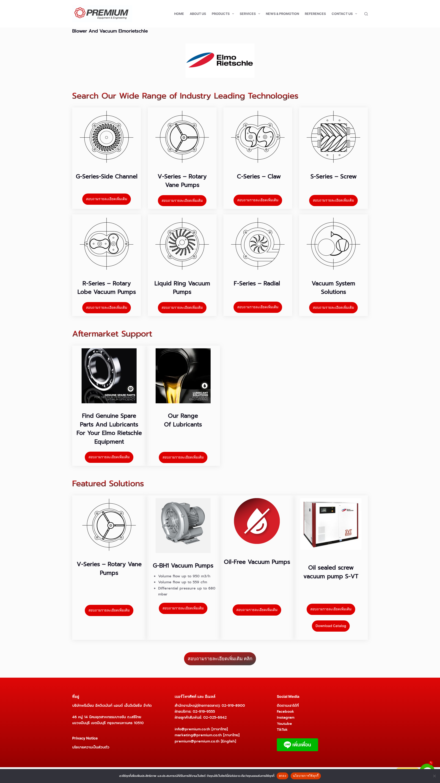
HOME (179, 14)
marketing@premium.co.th (198, 735)
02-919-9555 (204, 711)
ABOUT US (198, 14)
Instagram (285, 717)
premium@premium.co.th (197, 741)
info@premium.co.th (192, 729)
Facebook (285, 711)
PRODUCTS (221, 14)
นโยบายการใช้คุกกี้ (306, 776)
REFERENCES (315, 14)
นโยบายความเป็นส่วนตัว (90, 747)
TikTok (282, 729)
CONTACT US (342, 14)
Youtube (284, 723)
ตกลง (282, 776)
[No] (434, 776)
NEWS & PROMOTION (282, 14)
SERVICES (248, 14)
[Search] (366, 14)
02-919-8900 (233, 705)
